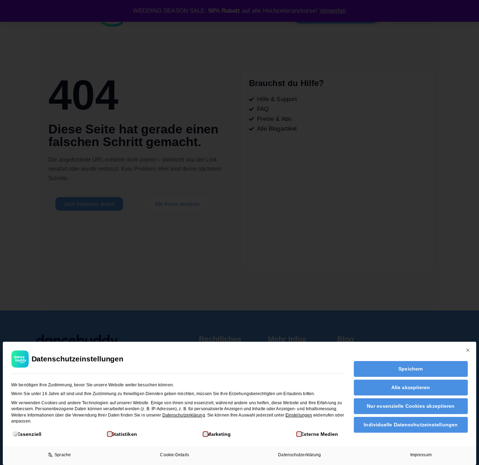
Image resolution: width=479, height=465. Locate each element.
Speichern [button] (410, 369)
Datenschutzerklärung (183, 415)
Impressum (421, 454)
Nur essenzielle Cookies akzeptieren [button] (411, 406)
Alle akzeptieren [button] (410, 387)
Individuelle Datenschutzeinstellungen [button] (411, 424)
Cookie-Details (174, 454)
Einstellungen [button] (298, 415)
